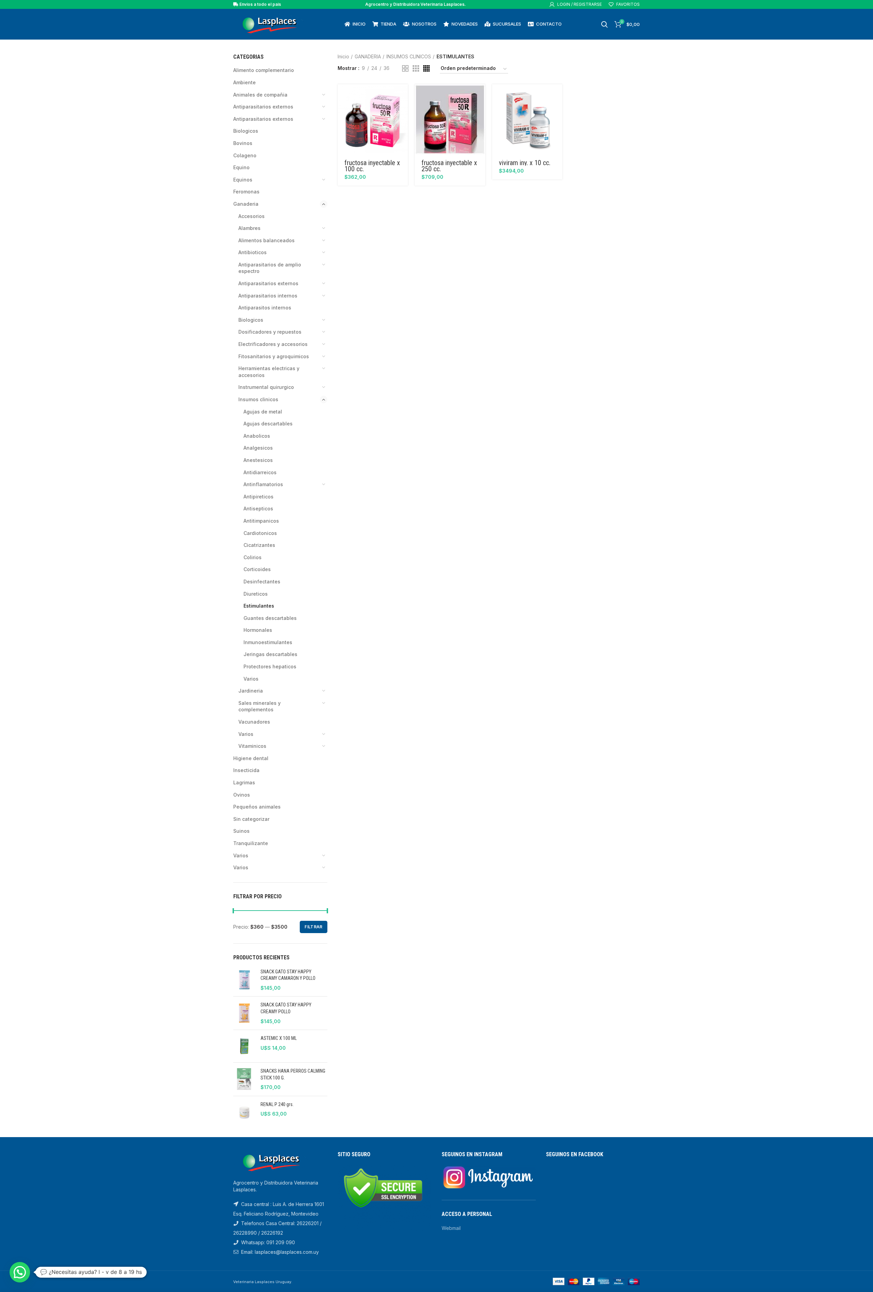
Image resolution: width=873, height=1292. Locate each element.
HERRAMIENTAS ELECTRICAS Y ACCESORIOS (268, 371)
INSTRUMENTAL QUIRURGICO (266, 387)
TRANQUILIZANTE (250, 843)
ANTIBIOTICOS (252, 252)
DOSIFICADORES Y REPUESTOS (269, 332)
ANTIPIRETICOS (258, 496)
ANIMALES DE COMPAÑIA (260, 95)
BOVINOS (242, 143)
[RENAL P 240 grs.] (244, 1112)
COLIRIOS (252, 557)
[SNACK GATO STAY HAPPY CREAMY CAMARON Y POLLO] (244, 980)
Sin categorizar (251, 819)
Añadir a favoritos (402, 110)
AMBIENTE (244, 82)
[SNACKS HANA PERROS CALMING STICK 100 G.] (244, 1079)
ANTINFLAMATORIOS (263, 484)
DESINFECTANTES (261, 581)
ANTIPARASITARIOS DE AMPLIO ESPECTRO (269, 268)
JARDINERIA (250, 691)
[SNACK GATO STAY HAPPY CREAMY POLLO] (244, 1013)
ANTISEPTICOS (258, 508)
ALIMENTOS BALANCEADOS (266, 240)
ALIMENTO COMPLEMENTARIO (263, 70)
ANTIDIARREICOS (260, 472)
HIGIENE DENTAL (250, 758)
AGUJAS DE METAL (262, 412)
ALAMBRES (249, 228)
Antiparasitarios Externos (263, 107)
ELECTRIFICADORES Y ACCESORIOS (273, 344)
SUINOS (241, 831)
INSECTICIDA (246, 770)
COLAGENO (244, 155)
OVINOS (241, 795)
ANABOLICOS (256, 436)
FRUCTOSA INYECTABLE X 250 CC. (449, 166)
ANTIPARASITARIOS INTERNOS (267, 296)
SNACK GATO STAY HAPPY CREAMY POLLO (286, 1008)
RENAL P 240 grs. (277, 1104)
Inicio (343, 56)
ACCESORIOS (251, 216)
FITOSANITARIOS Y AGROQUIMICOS (273, 356)
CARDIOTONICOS (260, 533)
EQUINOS (242, 180)
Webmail (451, 1228)
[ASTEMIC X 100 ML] (244, 1046)
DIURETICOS (255, 594)
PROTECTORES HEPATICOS (269, 666)
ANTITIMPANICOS (261, 521)
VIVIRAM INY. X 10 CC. (524, 163)
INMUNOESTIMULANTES (267, 642)
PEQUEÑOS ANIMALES (257, 807)
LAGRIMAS (244, 782)
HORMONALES (257, 630)
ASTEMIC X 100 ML (279, 1038)
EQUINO (241, 167)
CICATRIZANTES (259, 545)
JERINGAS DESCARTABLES (270, 654)
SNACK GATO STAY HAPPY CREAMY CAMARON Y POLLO (288, 975)
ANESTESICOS (258, 460)
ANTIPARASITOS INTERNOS (264, 307)
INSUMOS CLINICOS (258, 399)
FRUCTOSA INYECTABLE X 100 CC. (372, 166)
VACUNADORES (254, 722)
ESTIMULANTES (258, 606)
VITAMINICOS (252, 746)
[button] (402, 95)
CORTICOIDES (257, 569)
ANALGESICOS (258, 448)
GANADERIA (245, 204)
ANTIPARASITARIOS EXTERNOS (263, 119)
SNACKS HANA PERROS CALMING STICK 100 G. (293, 1074)
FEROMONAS (246, 191)
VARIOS (250, 679)
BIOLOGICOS (245, 131)
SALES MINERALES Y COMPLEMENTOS (259, 706)
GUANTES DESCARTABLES (270, 618)
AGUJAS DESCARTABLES (268, 423)
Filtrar (313, 926)
